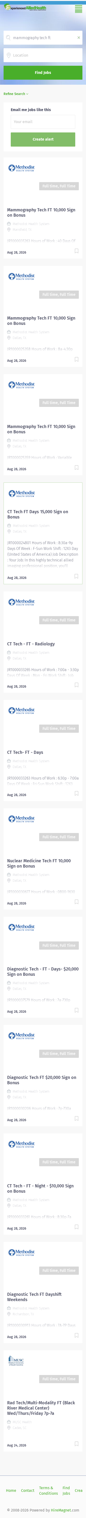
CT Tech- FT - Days (25, 752)
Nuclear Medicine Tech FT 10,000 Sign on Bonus (39, 863)
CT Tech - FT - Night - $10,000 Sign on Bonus (40, 1188)
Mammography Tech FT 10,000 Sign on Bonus (41, 212)
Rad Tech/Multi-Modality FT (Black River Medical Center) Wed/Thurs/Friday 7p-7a (41, 1408)
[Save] (76, 252)
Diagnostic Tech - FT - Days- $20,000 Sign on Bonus (43, 971)
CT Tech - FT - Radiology (31, 644)
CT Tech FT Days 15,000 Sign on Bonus (37, 514)
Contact (27, 1490)
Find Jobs (43, 72)
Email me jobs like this (31, 109)
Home (11, 1490)
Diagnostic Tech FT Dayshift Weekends (34, 1297)
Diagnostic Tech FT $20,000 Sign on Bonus (41, 1080)
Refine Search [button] (14, 94)
